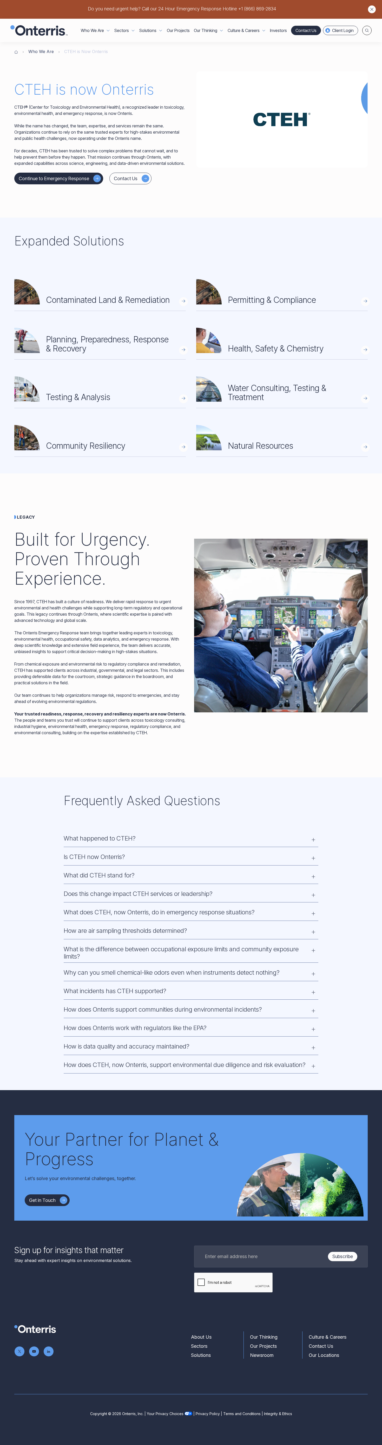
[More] (108, 30)
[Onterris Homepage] (16, 51)
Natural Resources (260, 446)
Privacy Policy (208, 1413)
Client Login (343, 30)
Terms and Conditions (242, 1413)
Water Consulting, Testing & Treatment (277, 392)
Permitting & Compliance (272, 300)
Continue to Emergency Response (54, 178)
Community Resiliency (85, 446)
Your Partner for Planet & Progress (122, 1149)
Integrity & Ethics (278, 1413)
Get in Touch (42, 1200)
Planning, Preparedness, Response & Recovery (107, 344)
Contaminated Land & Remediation (108, 300)
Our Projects (178, 30)
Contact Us (306, 30)
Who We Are (41, 51)
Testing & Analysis (78, 397)
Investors (278, 30)
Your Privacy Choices (165, 1413)
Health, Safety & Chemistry (276, 348)
